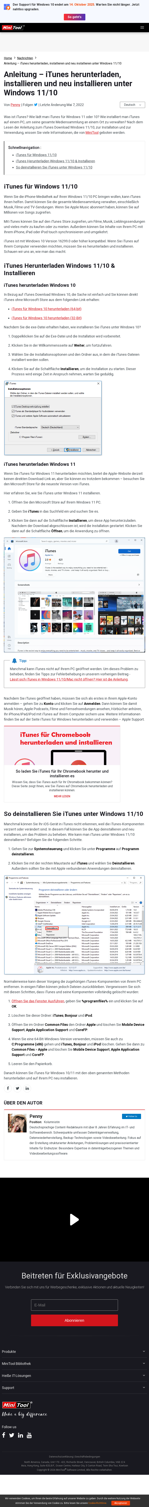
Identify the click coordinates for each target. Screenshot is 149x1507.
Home (8, 58)
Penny (15, 105)
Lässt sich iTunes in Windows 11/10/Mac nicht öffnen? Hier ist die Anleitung (69, 679)
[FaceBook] (3, 1436)
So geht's (74, 17)
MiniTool (92, 132)
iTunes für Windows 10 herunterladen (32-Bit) (47, 318)
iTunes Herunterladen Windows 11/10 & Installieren (55, 161)
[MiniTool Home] (13, 27)
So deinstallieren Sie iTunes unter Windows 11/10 (54, 167)
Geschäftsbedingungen (87, 1456)
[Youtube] (29, 1436)
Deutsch (129, 105)
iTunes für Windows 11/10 (36, 155)
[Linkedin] (20, 1436)
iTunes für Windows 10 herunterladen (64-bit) (46, 309)
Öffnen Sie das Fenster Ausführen (38, 1001)
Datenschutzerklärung (61, 1456)
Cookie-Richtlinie (97, 1503)
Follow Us (132, 1116)
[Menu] (142, 27)
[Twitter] (36, 104)
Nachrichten (25, 58)
